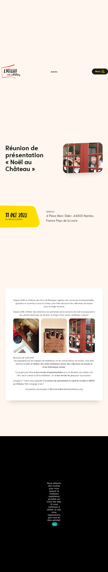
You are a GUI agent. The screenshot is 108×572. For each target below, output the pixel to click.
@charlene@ (55, 389)
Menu (98, 71)
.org (81, 389)
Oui (54, 524)
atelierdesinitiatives (70, 389)
